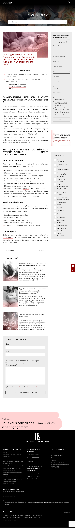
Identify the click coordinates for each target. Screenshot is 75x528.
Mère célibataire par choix (9, 477)
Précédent (10, 250)
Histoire (53, 453)
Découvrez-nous (57, 449)
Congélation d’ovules (8, 483)
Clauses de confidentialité (33, 515)
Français (66, 512)
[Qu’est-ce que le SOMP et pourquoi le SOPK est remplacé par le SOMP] (10, 271)
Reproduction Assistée (12, 449)
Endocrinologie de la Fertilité (34, 466)
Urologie (29, 464)
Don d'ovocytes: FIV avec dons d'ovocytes (62, 174)
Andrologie (30, 461)
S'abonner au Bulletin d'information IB (60, 98)
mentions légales (18, 386)
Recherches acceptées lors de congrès (36, 474)
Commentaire (11, 365)
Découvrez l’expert (63, 169)
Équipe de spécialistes (56, 457)
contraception (8, 237)
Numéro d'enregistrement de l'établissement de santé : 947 (22, 517)
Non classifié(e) (62, 225)
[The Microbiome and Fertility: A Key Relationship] (10, 321)
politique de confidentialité (32, 386)
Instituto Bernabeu (8, 2)
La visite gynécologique (33, 454)
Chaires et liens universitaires (34, 478)
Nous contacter (46, 423)
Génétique (60, 211)
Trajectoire (53, 460)
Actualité (55, 467)
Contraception (15, 89)
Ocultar (28, 70)
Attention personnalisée (57, 455)
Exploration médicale (17, 84)
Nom (7, 344)
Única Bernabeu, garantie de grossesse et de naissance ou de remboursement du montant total (13, 454)
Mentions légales (18, 515)
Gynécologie (61, 217)
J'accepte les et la (23, 386)
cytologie (26, 188)
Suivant (42, 250)
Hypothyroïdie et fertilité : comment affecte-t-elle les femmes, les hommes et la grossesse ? (32, 291)
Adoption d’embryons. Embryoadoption (13, 465)
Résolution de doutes (17, 86)
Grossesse (60, 214)
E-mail (8, 351)
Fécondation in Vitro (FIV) (9, 459)
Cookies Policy (7, 515)
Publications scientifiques (33, 476)
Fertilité (59, 207)
